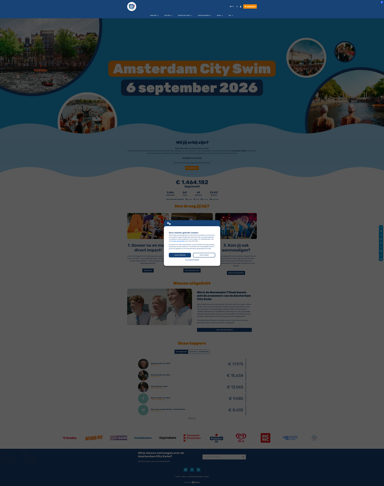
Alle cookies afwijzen (192, 259)
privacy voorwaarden (178, 241)
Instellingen (204, 255)
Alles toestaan (179, 255)
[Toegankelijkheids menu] (382, 2)
